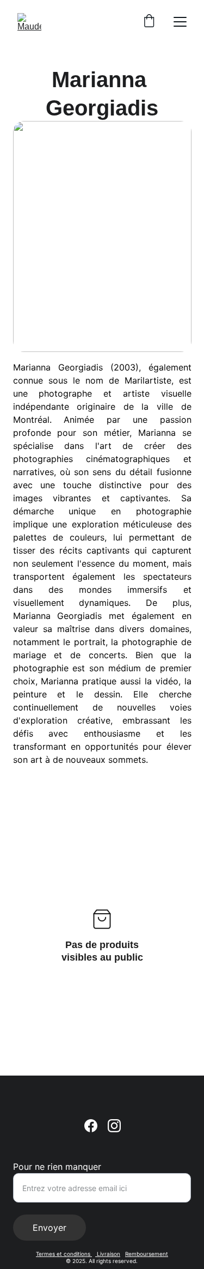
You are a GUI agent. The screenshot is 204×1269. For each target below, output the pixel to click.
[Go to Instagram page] (114, 1125)
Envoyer (49, 1227)
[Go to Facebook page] (90, 1125)
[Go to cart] (149, 22)
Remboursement (146, 1253)
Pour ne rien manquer (57, 1166)
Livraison (107, 1253)
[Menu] (180, 22)
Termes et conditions (64, 1253)
